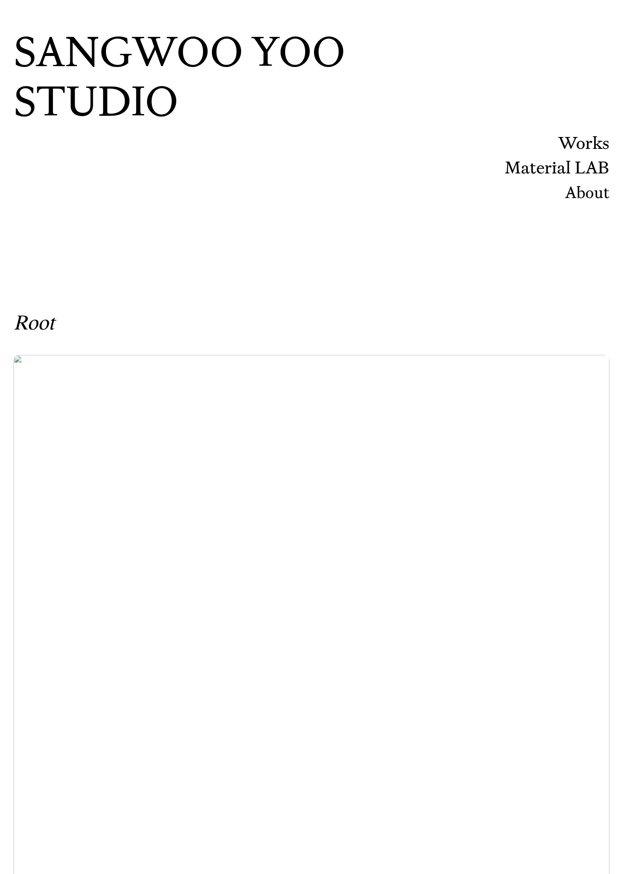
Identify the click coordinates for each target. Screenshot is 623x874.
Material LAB (557, 167)
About (587, 192)
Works (583, 142)
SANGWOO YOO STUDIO (179, 76)
